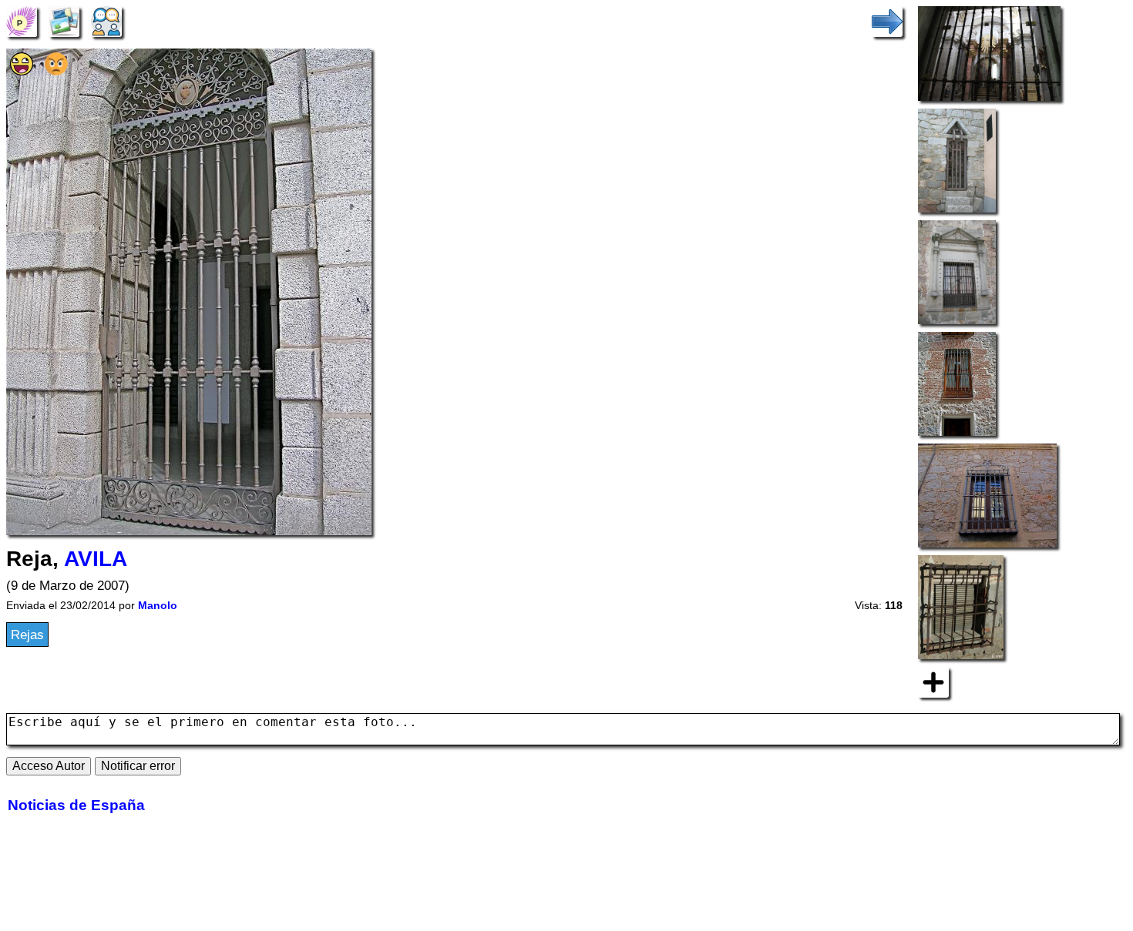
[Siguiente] (887, 20)
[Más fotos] (933, 681)
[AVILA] (21, 20)
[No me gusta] (56, 71)
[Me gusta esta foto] (21, 71)
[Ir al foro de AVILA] (106, 20)
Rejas (27, 634)
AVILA (95, 559)
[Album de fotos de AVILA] (64, 20)
